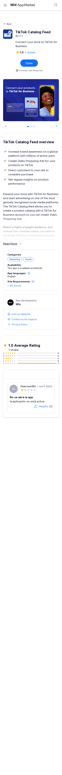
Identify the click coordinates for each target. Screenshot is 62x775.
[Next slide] (56, 126)
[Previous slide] (5, 126)
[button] (28, 273)
